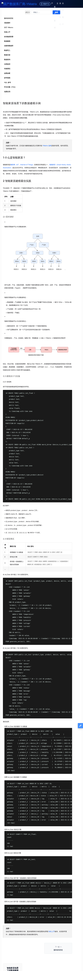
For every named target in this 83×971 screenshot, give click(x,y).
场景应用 (7, 91)
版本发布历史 (8, 18)
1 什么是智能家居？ (14, 157)
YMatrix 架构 (47, 145)
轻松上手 (52, 931)
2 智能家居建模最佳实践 (17, 180)
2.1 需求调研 (8, 217)
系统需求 (7, 23)
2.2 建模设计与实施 (11, 376)
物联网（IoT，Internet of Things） (22, 165)
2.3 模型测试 (8, 539)
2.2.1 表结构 (7, 382)
